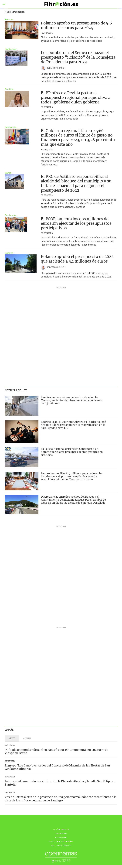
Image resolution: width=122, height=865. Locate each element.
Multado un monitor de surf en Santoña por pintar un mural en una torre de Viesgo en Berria (56, 751)
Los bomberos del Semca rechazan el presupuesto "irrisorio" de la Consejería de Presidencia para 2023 (78, 57)
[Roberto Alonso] (43, 67)
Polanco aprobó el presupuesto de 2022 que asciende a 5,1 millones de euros (77, 259)
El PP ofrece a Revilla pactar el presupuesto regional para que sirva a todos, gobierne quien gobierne (75, 97)
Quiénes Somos (61, 829)
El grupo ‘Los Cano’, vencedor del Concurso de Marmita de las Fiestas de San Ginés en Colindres (57, 767)
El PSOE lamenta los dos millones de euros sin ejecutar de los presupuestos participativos (76, 223)
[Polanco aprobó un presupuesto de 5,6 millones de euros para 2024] (21, 30)
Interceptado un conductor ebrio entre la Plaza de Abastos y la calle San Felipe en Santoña (60, 782)
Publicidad (61, 833)
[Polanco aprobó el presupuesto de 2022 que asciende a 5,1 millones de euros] (21, 263)
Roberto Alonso (55, 68)
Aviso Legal (61, 837)
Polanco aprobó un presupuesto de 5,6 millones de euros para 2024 (76, 25)
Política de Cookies (61, 845)
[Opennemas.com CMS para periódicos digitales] (61, 857)
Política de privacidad (61, 841)
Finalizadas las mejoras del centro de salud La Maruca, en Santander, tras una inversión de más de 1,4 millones (71, 400)
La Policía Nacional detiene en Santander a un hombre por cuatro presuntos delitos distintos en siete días (72, 451)
